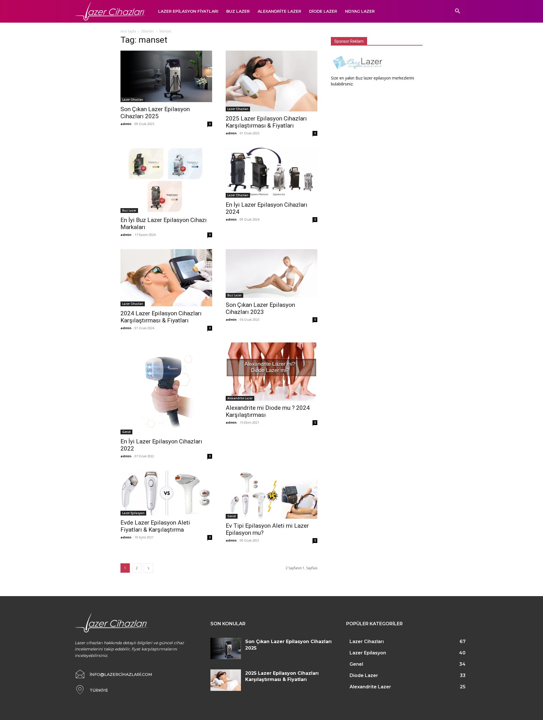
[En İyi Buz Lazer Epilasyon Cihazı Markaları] (166, 180)
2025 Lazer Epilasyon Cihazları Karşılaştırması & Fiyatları (266, 122)
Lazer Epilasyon (133, 513)
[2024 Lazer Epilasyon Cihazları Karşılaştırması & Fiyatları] (166, 278)
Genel (126, 432)
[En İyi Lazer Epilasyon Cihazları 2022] (166, 388)
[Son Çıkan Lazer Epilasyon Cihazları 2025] (166, 76)
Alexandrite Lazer (240, 398)
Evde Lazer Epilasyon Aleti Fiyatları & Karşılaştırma (155, 526)
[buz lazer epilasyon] (359, 72)
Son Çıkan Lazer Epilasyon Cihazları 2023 (260, 308)
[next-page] (148, 568)
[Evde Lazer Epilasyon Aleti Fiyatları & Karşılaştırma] (166, 493)
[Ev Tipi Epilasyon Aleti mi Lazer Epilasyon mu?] (271, 495)
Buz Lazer (129, 210)
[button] (457, 11)
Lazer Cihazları (132, 100)
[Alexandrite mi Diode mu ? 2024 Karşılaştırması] (271, 371)
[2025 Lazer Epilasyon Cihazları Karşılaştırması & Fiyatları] (271, 81)
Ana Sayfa (128, 31)
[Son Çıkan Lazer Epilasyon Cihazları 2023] (271, 273)
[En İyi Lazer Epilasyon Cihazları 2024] (271, 173)
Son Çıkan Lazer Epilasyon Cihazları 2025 (155, 113)
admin (126, 124)
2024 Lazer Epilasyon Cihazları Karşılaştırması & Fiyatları (161, 317)
